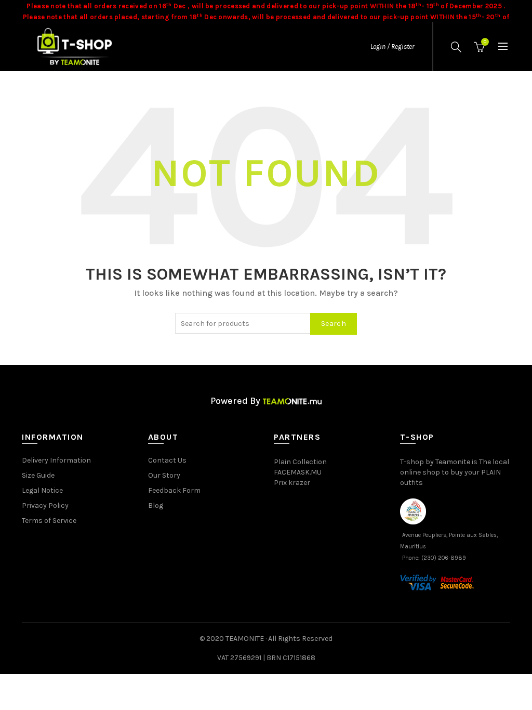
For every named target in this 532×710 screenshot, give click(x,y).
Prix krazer (292, 482)
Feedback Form (174, 490)
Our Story (164, 475)
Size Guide (38, 475)
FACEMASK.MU (298, 472)
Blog (155, 505)
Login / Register (392, 46)
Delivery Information (56, 460)
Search (333, 323)
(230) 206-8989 (443, 558)
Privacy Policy (45, 505)
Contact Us (167, 460)
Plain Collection (300, 461)
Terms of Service (49, 520)
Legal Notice (42, 490)
